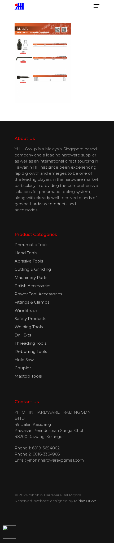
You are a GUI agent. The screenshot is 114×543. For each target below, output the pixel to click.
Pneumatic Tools (31, 244)
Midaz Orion (85, 500)
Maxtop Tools (28, 376)
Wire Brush (26, 310)
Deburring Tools (31, 351)
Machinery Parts (31, 277)
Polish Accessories (33, 285)
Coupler (23, 367)
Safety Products (30, 318)
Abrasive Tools (29, 261)
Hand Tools (26, 252)
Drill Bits (23, 335)
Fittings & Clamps (32, 302)
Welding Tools (29, 326)
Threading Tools (30, 343)
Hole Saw (24, 359)
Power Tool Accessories (38, 293)
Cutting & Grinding (33, 269)
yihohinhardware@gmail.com (55, 460)
